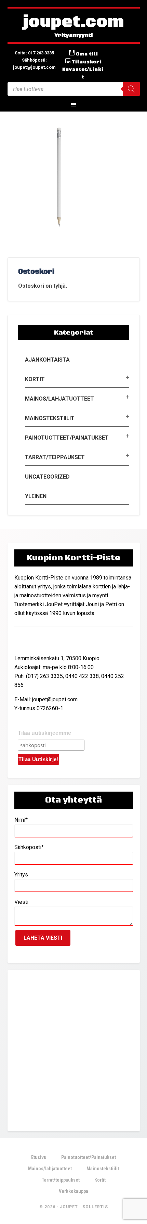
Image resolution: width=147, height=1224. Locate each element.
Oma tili (87, 54)
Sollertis (95, 1207)
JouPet (69, 1207)
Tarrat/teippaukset (55, 457)
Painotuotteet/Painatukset (67, 437)
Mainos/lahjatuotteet (59, 398)
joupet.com (73, 22)
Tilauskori (87, 62)
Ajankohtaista (47, 359)
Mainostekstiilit (50, 418)
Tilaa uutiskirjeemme (44, 733)
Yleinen (35, 496)
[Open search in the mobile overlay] (74, 89)
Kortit (35, 379)
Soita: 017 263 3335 (34, 52)
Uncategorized (47, 476)
